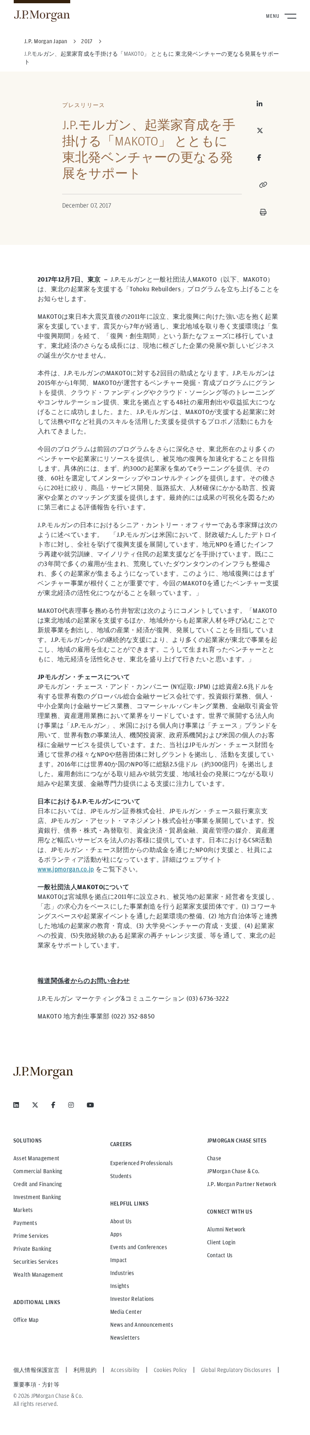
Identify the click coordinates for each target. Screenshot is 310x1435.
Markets (23, 1210)
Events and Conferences (138, 1247)
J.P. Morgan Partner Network (242, 1184)
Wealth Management (38, 1274)
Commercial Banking (38, 1171)
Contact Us (220, 1255)
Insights (119, 1286)
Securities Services (35, 1261)
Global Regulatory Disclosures (236, 1370)
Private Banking (32, 1249)
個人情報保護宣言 (36, 1370)
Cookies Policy (170, 1370)
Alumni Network (226, 1229)
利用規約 (84, 1370)
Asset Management (36, 1158)
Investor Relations (132, 1299)
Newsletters (125, 1337)
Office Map (26, 1320)
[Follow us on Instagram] (71, 1105)
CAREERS (121, 1144)
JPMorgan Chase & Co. (233, 1171)
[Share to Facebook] (259, 157)
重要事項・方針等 (36, 1384)
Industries (122, 1273)
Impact (118, 1260)
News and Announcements (141, 1324)
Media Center (126, 1312)
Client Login (221, 1242)
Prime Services (31, 1236)
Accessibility (125, 1370)
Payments (25, 1223)
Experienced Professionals (141, 1163)
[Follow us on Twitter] (35, 1105)
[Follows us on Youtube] (90, 1105)
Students (121, 1176)
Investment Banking (37, 1197)
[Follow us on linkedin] (16, 1105)
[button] (263, 184)
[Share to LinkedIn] (263, 104)
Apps (116, 1234)
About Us (121, 1221)
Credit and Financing (37, 1184)
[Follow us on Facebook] (53, 1105)
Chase (214, 1158)
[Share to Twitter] (263, 130)
